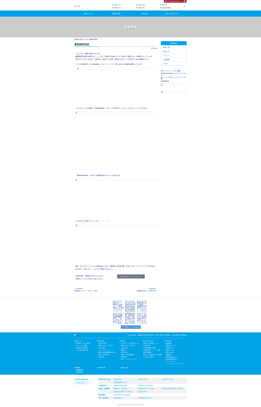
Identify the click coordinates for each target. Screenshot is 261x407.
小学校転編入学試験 (149, 348)
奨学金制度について (172, 357)
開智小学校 (117, 379)
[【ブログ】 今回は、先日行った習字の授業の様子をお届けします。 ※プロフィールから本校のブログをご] (142, 318)
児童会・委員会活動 (127, 354)
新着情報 (168, 343)
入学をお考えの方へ (172, 14)
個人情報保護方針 (171, 359)
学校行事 (124, 357)
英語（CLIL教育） (104, 354)
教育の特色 (116, 14)
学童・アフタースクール (129, 359)
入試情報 (166, 59)
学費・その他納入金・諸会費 (152, 354)
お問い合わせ (142, 5)
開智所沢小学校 (168, 379)
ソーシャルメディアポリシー (175, 364)
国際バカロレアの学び (105, 345)
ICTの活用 (101, 348)
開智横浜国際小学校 (120, 382)
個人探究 (101, 357)
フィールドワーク (104, 350)
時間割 (123, 350)
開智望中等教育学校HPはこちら (174, 1)
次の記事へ (152, 288)
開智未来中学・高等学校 (146, 388)
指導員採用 (79, 372)
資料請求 (164, 5)
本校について (88, 14)
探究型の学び (102, 343)
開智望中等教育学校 (120, 385)
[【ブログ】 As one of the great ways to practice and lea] (130, 306)
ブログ (165, 64)
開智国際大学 (118, 398)
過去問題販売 (147, 352)
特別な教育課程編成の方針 (107, 352)
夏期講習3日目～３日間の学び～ (147, 291)
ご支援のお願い (124, 367)
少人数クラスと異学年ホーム (130, 343)
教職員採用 (79, 370)
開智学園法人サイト (83, 383)
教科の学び (124, 352)
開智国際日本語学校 (145, 398)
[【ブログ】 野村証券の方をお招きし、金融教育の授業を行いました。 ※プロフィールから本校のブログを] (142, 306)
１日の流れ (124, 348)
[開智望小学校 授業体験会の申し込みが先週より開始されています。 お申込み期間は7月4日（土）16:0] (130, 318)
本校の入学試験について (151, 343)
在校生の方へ (142, 8)
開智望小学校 (78, 39)
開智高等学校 (143, 392)
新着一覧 (166, 47)
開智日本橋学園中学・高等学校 (173, 388)
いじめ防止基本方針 (82, 350)
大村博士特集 (101, 367)
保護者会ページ (118, 8)
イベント (166, 55)
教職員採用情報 (166, 8)
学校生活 (144, 14)
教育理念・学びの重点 (83, 343)
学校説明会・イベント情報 (151, 350)
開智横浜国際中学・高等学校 (123, 392)
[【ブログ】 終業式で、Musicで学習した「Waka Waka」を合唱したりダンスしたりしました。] (118, 306)
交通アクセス (118, 5)
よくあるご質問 (148, 357)
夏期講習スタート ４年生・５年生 (85, 291)
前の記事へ (79, 288)
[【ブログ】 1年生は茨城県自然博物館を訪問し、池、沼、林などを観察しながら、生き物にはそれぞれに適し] (118, 318)
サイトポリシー (171, 361)
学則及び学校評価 (81, 348)
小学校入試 (146, 345)
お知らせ (166, 51)
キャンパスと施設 (81, 345)
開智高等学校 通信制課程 (122, 395)
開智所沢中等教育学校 (146, 385)
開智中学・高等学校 (120, 388)
